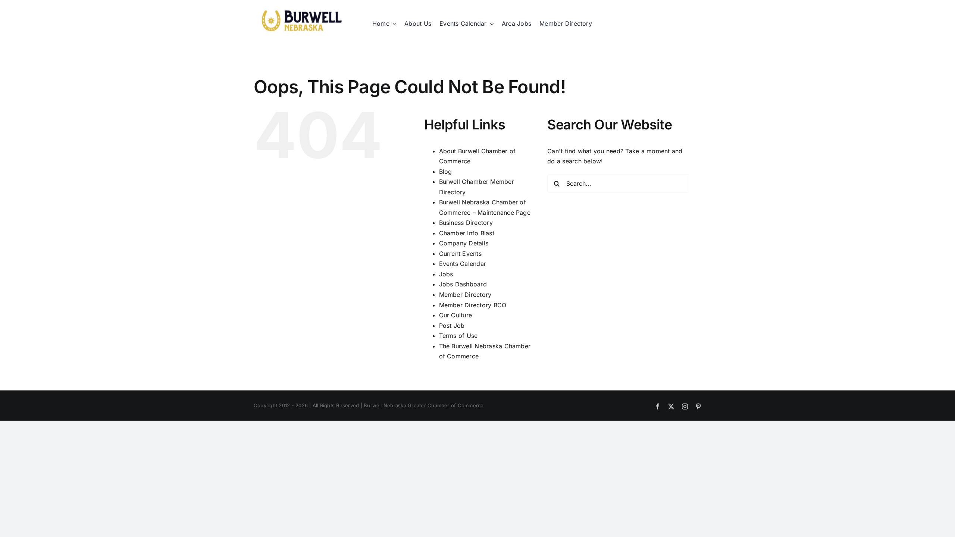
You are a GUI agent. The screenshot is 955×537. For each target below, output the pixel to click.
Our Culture (455, 315)
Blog (445, 171)
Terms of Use (458, 335)
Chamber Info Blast (466, 233)
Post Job (452, 325)
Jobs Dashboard (463, 284)
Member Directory (465, 294)
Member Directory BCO (473, 305)
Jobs (446, 274)
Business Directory (466, 222)
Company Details (464, 243)
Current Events (460, 253)
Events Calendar (462, 263)
